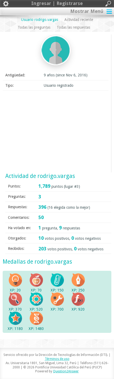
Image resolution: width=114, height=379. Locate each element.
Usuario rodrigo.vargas (39, 20)
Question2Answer (66, 371)
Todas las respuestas (73, 27)
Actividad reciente (78, 20)
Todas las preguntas (34, 27)
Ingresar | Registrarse (57, 3)
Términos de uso (57, 359)
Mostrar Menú (86, 11)
